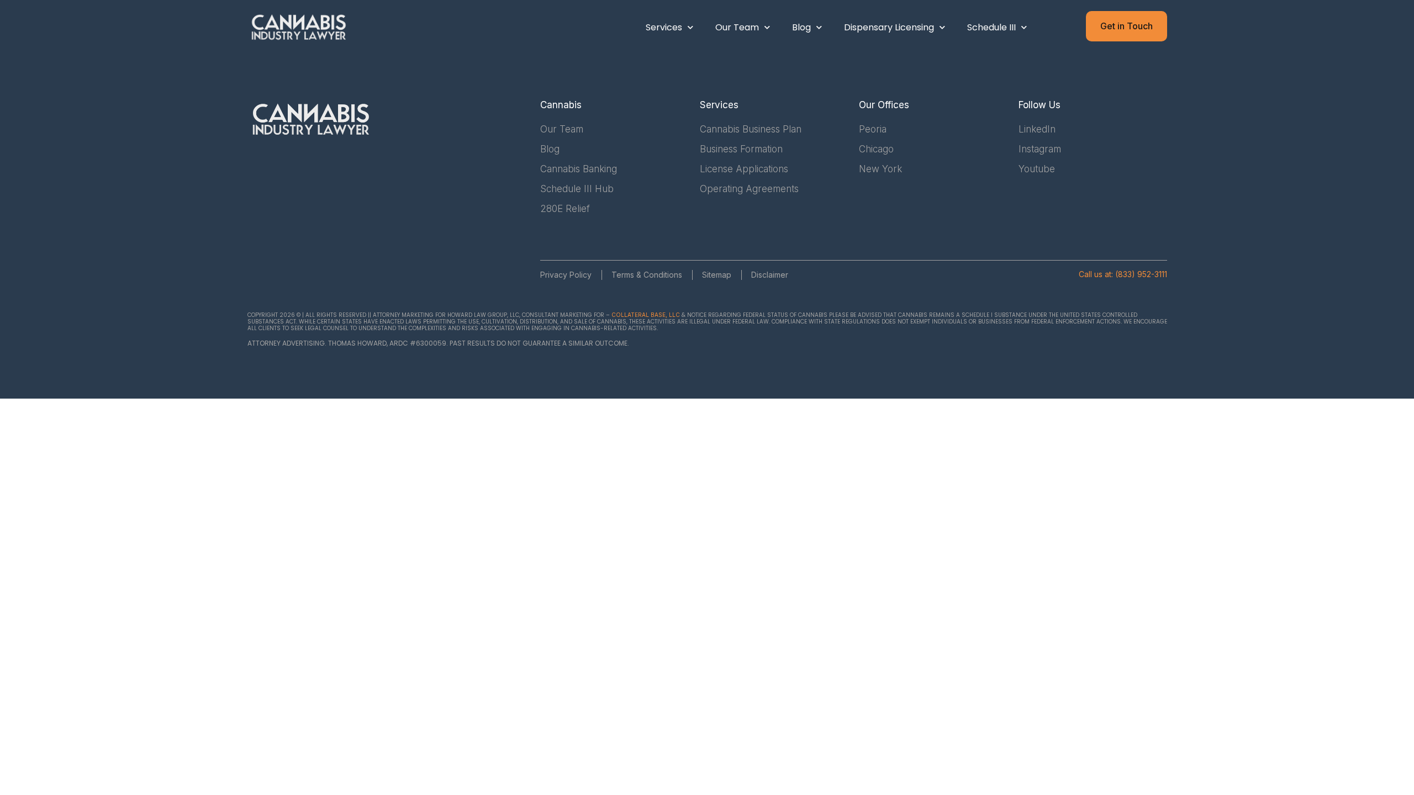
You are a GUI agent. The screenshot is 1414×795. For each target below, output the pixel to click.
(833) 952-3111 (1141, 274)
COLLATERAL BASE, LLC (645, 314)
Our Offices (884, 104)
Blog (801, 27)
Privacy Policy (566, 274)
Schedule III (991, 27)
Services (664, 27)
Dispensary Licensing (889, 27)
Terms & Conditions (646, 274)
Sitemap (716, 274)
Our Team (737, 27)
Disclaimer (769, 274)
